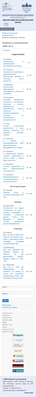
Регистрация (6, 305)
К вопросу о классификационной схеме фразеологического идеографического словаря (13, 144)
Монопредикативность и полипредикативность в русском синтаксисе (13, 179)
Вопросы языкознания (10, 33)
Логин (4, 287)
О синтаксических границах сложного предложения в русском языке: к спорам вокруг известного (13, 156)
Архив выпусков (7, 35)
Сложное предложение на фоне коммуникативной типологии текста (13, 168)
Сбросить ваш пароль (9, 307)
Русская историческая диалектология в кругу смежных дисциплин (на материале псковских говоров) (13, 130)
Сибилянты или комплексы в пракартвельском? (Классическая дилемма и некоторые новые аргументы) (13, 76)
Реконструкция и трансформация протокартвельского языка (13, 63)
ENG (6, 24)
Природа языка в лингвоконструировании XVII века (13, 194)
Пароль (4, 293)
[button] (7, 29)
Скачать (7, 50)
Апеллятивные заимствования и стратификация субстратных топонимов (13, 90)
